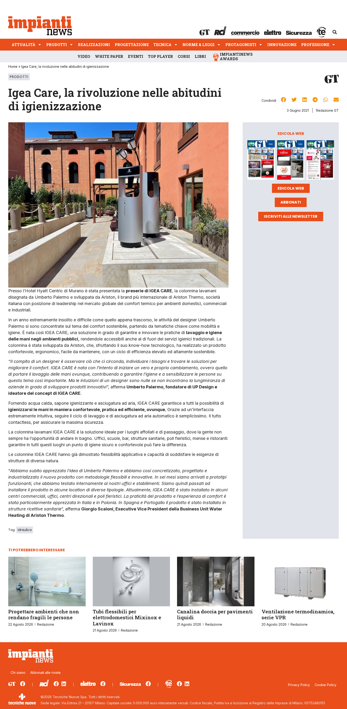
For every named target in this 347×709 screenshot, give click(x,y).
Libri (200, 56)
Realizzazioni (94, 44)
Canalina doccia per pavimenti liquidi (215, 614)
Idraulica (25, 529)
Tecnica (162, 44)
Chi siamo (18, 673)
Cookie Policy (325, 685)
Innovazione (281, 44)
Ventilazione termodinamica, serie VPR (298, 614)
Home (12, 66)
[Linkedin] (63, 683)
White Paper (109, 56)
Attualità (23, 44)
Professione (315, 44)
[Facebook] (22, 683)
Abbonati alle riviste (45, 673)
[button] (335, 32)
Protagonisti (240, 44)
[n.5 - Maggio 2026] (320, 160)
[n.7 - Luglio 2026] (261, 160)
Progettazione (132, 44)
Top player (160, 56)
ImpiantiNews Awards (236, 56)
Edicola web (291, 188)
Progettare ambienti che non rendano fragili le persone (43, 614)
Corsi (184, 56)
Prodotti (56, 44)
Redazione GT (327, 110)
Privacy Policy (299, 685)
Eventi (135, 56)
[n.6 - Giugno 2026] (291, 160)
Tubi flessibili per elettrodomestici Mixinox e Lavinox (127, 617)
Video (83, 56)
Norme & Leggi (198, 44)
